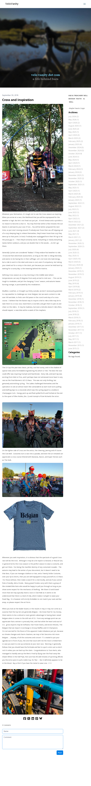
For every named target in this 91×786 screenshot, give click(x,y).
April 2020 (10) (74, 259)
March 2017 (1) (74, 342)
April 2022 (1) (74, 219)
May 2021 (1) (73, 234)
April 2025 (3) (74, 135)
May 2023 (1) (73, 188)
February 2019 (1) (75, 293)
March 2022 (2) (74, 222)
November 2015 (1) (76, 345)
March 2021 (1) (74, 237)
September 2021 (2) (76, 228)
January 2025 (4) (75, 144)
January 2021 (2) (75, 240)
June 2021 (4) (73, 231)
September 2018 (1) (76, 308)
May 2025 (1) (73, 132)
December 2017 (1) (76, 327)
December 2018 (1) (76, 299)
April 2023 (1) (74, 191)
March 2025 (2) (74, 138)
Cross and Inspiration (18, 100)
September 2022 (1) (76, 203)
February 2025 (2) (75, 141)
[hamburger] (84, 4)
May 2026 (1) (73, 120)
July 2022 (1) (73, 209)
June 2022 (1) (73, 212)
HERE (50, 663)
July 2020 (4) (73, 249)
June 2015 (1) (73, 348)
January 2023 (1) (75, 200)
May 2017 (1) (73, 339)
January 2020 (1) (75, 268)
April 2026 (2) (74, 123)
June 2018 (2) (73, 314)
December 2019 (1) (76, 271)
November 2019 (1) (76, 274)
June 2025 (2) (73, 129)
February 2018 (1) (75, 321)
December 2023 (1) (76, 175)
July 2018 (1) (73, 311)
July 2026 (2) (73, 117)
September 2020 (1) (76, 246)
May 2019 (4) (73, 284)
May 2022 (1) (73, 215)
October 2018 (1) (75, 305)
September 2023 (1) (76, 185)
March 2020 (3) (74, 262)
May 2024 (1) (73, 160)
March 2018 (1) (74, 318)
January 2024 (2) (75, 172)
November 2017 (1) (76, 330)
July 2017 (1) (73, 336)
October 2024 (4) (75, 154)
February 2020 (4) (75, 265)
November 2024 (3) (76, 151)
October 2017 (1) (75, 333)
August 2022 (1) (74, 206)
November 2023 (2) (76, 178)
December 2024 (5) (76, 147)
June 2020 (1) (73, 253)
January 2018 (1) (75, 324)
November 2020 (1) (76, 243)
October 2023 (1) (75, 181)
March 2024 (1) (74, 166)
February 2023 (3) (75, 197)
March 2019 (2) (74, 290)
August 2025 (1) (74, 126)
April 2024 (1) (74, 163)
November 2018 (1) (76, 302)
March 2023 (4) (74, 194)
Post (60, 753)
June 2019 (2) (73, 280)
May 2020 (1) (73, 256)
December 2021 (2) (76, 225)
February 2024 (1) (75, 169)
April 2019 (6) (74, 287)
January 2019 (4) (75, 296)
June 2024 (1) (73, 157)
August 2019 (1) (74, 277)
